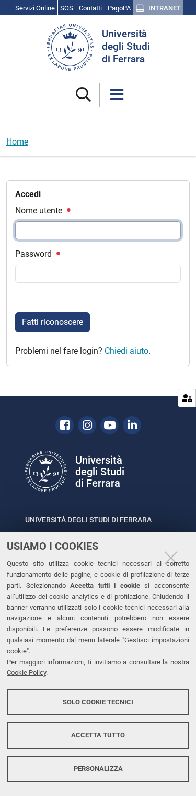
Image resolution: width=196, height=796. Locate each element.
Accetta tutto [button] (98, 735)
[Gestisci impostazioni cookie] (187, 398)
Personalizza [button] (98, 768)
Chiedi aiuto (126, 351)
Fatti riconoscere (52, 322)
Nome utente (39, 210)
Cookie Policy (26, 673)
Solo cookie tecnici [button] (98, 702)
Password (34, 254)
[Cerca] (83, 95)
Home (17, 142)
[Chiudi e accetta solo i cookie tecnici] (171, 557)
